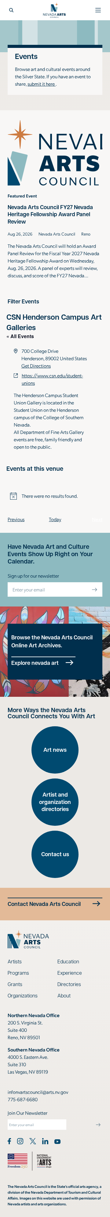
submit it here (42, 83)
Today (55, 519)
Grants (15, 984)
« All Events (20, 336)
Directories (69, 984)
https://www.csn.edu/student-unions (52, 379)
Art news (55, 750)
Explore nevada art (35, 663)
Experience (69, 972)
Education (68, 961)
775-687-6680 (23, 1099)
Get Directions (36, 365)
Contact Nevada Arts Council (44, 904)
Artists (15, 961)
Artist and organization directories (55, 802)
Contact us (55, 854)
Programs (18, 972)
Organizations (23, 995)
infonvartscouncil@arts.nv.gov (38, 1092)
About (64, 995)
